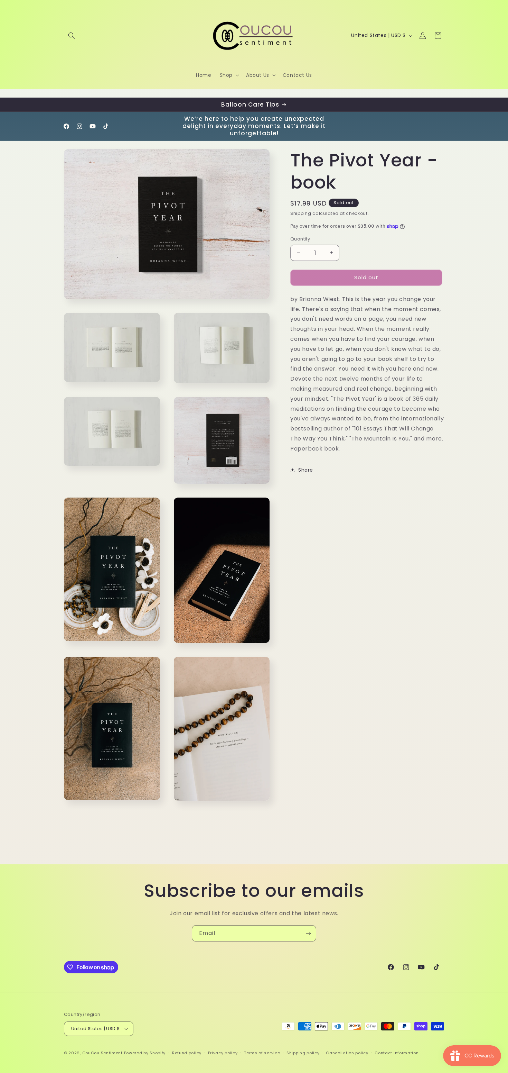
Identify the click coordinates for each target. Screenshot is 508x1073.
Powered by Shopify (145, 1053)
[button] (71, 35)
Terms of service (262, 1053)
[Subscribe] (308, 933)
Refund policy (186, 1053)
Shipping (300, 213)
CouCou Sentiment (102, 1053)
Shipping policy (303, 1053)
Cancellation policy (347, 1053)
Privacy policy (223, 1053)
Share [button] (305, 469)
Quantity (300, 239)
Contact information (396, 1053)
